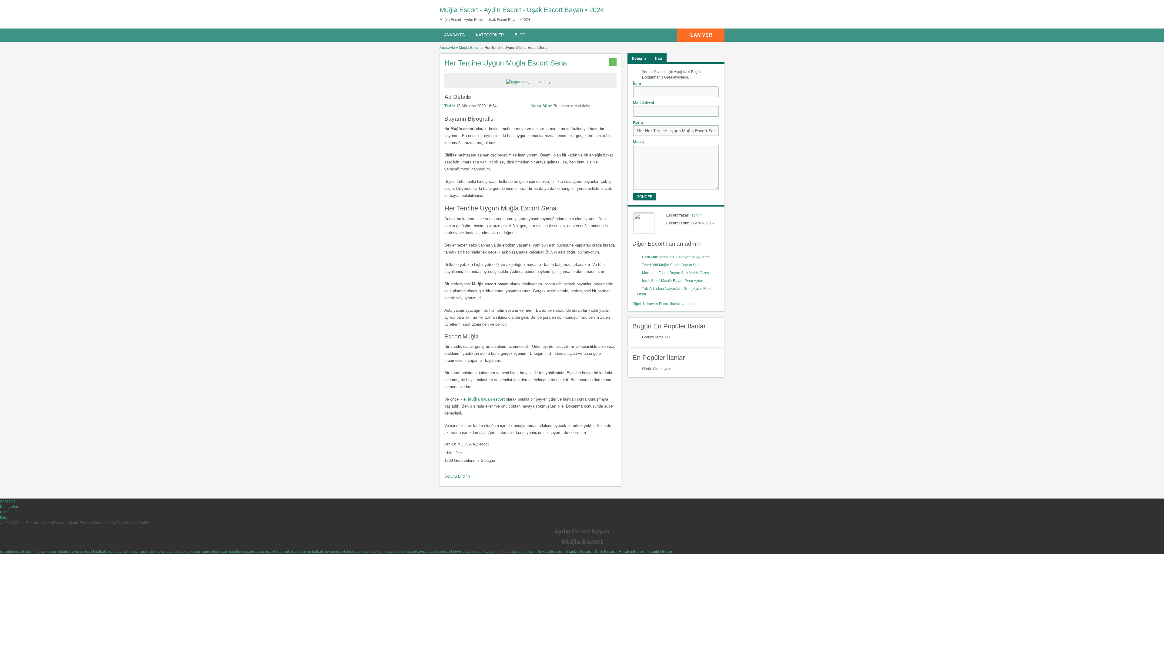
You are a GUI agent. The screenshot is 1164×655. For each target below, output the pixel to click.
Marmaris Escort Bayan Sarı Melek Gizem (676, 273)
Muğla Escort (469, 47)
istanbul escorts (242, 551)
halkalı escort (106, 551)
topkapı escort (382, 551)
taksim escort (35, 551)
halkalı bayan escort (328, 551)
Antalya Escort (631, 551)
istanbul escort (12, 551)
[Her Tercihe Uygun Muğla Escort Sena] (530, 82)
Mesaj (638, 141)
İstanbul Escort (579, 551)
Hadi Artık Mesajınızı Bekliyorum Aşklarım (676, 257)
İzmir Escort (605, 551)
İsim (637, 83)
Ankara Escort (550, 551)
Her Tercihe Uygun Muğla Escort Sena (505, 63)
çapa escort (265, 551)
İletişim (6, 518)
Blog (520, 35)
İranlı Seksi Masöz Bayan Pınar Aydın (672, 281)
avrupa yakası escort (184, 551)
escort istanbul (59, 551)
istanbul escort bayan (293, 551)
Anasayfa (454, 35)
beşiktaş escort (358, 551)
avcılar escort (83, 551)
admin (696, 215)
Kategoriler (490, 35)
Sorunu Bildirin (457, 476)
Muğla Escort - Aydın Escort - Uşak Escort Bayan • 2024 (522, 10)
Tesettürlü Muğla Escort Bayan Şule (671, 265)
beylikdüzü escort (467, 551)
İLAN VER (700, 35)
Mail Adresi (643, 103)
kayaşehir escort (496, 551)
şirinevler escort (153, 551)
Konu (638, 122)
